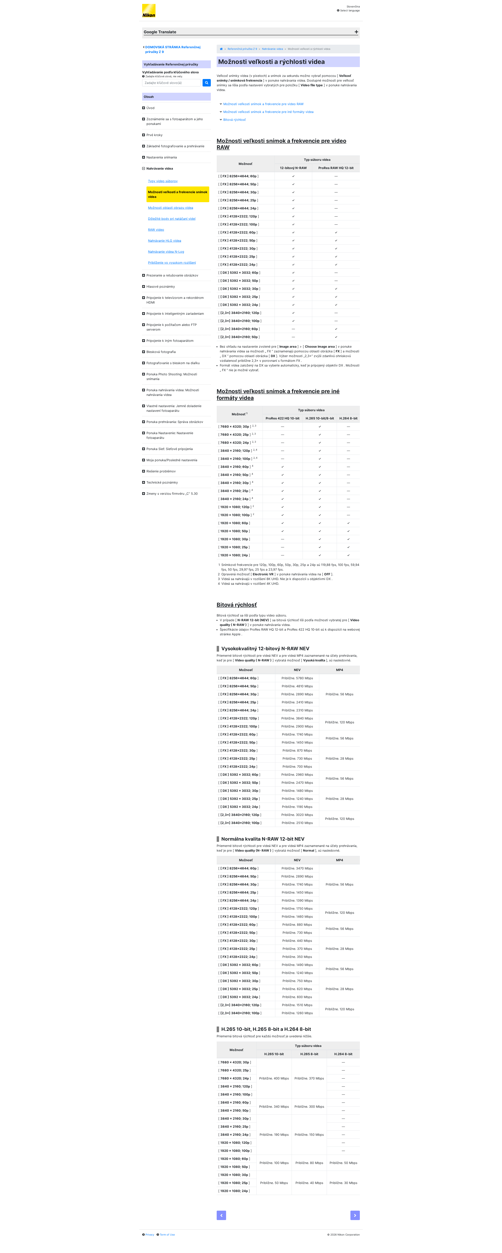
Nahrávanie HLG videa (164, 241)
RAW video (156, 230)
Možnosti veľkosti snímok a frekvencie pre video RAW (263, 104)
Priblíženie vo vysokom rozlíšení (172, 263)
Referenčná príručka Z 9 (242, 48)
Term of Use (167, 1234)
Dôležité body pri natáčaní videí (172, 219)
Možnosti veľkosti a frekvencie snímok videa (177, 194)
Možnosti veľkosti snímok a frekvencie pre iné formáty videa (268, 112)
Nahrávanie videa (272, 48)
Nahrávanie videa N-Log (166, 252)
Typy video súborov (163, 181)
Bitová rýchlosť (234, 120)
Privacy (150, 1234)
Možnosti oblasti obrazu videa (170, 208)
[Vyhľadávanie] (207, 82)
